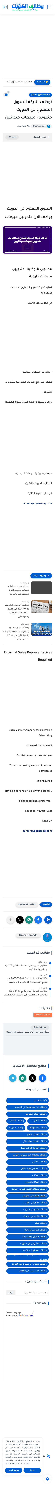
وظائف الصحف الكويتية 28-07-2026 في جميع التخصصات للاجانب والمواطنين (17, 611)
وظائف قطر (41, 1223)
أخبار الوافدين (40, 1100)
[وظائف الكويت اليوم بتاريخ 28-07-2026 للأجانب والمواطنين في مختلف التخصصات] (41, 629)
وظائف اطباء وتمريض (36, 1114)
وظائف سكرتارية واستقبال (34, 1169)
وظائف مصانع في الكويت (34, 1250)
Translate (28, 1316)
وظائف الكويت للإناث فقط (34, 1148)
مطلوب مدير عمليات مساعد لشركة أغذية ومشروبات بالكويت (18, 590)
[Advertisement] (27, 47)
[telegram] (12, 1078)
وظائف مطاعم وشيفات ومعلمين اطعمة (30, 1257)
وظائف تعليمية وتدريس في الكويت (30, 1155)
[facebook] (42, 1078)
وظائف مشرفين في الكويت (33, 1244)
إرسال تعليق (39, 1027)
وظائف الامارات (39, 1121)
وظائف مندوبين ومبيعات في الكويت (29, 1264)
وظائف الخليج (17, 1121)
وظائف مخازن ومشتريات (34, 1237)
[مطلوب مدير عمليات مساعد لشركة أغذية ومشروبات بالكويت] (41, 587)
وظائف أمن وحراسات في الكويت (31, 1107)
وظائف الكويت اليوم (40, 95)
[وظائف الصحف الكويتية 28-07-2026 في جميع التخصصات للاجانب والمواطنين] (41, 606)
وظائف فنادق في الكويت (35, 1210)
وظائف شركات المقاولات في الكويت (29, 1189)
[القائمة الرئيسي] (49, 7)
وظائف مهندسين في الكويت (33, 1271)
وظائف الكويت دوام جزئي (35, 1141)
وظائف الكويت (16, 1128)
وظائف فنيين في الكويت (35, 1216)
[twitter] (32, 1078)
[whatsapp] (22, 1078)
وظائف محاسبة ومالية (36, 1230)
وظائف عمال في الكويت (35, 1203)
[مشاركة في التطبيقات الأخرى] (11, 920)
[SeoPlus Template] (48, 1456)
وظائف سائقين (39, 1162)
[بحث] (5, 7)
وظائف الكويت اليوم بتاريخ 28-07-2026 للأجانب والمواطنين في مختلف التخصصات (16, 634)
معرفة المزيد (13, 1470)
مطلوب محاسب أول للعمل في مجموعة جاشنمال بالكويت (18, 82)
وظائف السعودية (38, 1128)
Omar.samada (39, 126)
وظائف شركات (39, 1175)
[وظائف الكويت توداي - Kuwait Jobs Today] (27, 7)
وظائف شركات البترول (36, 1182)
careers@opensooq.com (37, 503)
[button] (38, 920)
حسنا (32, 1470)
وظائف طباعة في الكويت (35, 1196)
